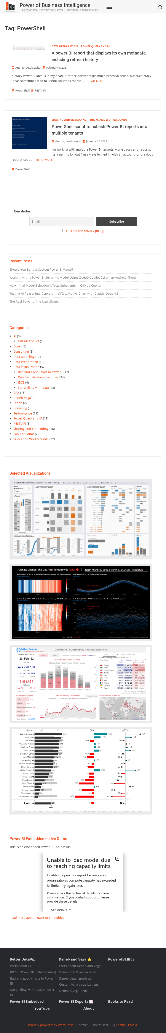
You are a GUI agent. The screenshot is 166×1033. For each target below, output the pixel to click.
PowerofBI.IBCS (121, 959)
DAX (16, 392)
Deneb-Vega (22, 398)
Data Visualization (26, 367)
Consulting (21, 351)
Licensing (20, 408)
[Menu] (108, 7)
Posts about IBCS (22, 966)
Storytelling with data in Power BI (32, 992)
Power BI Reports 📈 (76, 1001)
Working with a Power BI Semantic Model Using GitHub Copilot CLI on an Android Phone (73, 277)
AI (14, 336)
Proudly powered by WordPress (50, 1025)
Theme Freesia (126, 1025)
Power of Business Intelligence (55, 5)
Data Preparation (65, 46)
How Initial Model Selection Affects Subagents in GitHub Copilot (55, 285)
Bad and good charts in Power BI (32, 981)
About (88, 1008)
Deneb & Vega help (73, 991)
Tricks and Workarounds (108, 120)
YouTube (41, 1008)
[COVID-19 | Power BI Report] (81, 684)
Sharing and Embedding (69, 120)
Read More (96, 81)
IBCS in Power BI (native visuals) (33, 972)
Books (17, 346)
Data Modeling (24, 357)
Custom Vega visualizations (79, 984)
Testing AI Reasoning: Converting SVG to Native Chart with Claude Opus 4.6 (64, 293)
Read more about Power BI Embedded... (38, 918)
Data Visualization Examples (38, 377)
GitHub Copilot (28, 341)
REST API (40, 90)
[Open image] (81, 519)
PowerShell (22, 90)
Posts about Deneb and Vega (80, 966)
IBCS (21, 382)
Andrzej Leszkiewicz (27, 67)
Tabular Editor (23, 434)
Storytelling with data (33, 388)
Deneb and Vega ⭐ (75, 959)
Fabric (17, 403)
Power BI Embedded (27, 1001)
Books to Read (120, 1001)
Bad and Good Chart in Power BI (41, 372)
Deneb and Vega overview (78, 972)
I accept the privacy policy (85, 231)
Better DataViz (22, 959)
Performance (22, 413)
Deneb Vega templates (75, 978)
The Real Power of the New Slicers (34, 301)
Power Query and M (95, 46)
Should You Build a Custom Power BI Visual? (41, 269)
